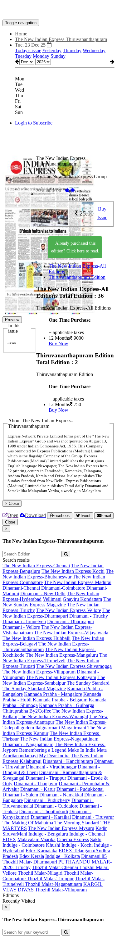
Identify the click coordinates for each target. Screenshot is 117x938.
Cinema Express (73, 839)
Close (10, 522)
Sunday (58, 56)
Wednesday (94, 50)
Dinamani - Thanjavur (35, 783)
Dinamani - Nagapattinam (27, 744)
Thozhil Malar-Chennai (55, 867)
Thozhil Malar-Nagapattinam (53, 884)
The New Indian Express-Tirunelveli (54, 657)
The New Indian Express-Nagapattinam (59, 738)
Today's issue (28, 50)
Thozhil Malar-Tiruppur (50, 878)
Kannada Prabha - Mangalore (53, 694)
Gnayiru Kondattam (82, 599)
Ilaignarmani (47, 727)
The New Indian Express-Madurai (77, 582)
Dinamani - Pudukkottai (80, 789)
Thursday (72, 50)
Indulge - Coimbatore (23, 845)
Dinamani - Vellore (21, 627)
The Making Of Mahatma (27, 822)
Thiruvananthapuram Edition (77, 277)
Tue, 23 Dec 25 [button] (31, 45)
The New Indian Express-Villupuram (39, 671)
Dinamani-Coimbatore (63, 588)
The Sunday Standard (88, 683)
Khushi (53, 845)
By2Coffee (40, 711)
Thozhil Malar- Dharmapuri (29, 861)
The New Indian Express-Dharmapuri (56, 613)
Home (21, 33)
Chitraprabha (15, 711)
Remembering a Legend (42, 750)
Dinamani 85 (94, 856)
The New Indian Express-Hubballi (36, 638)
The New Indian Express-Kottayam (61, 677)
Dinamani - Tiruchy (88, 616)
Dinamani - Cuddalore (56, 806)
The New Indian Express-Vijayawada (71, 632)
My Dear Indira (54, 755)
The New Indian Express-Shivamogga (74, 666)
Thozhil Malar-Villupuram (61, 889)
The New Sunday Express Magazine (56, 601)
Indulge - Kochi (77, 845)
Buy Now (58, 343)
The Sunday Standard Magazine (34, 688)
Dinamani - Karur (37, 789)
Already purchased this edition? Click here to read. (75, 247)
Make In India (81, 750)
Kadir (101, 828)
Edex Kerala (31, 856)
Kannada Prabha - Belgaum (60, 699)
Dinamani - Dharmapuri (70, 621)
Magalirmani (73, 727)
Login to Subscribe (33, 122)
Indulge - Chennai (87, 833)
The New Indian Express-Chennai (36, 565)
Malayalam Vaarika (36, 839)
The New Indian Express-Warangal (53, 716)
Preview (12, 319)
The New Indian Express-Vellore (68, 610)
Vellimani (52, 599)
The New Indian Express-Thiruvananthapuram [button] (61, 39)
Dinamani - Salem (20, 794)
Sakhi (95, 839)
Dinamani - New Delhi (43, 593)
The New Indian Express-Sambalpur (53, 680)
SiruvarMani (14, 833)
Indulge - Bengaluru (48, 833)
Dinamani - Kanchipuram (68, 761)
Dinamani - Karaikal (51, 817)
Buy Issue (102, 213)
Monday (41, 56)
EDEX (9, 839)
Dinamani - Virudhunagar (51, 766)
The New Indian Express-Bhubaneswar (58, 574)
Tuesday (23, 56)
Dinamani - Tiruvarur (93, 817)
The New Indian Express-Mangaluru (62, 655)
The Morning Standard (76, 822)
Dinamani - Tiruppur (46, 778)
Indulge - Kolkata (62, 856)
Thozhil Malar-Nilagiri (40, 873)
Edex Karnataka (41, 850)
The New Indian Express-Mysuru (61, 828)
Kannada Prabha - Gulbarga (66, 705)
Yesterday (51, 50)
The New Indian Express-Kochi (73, 571)
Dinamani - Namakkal (61, 794)
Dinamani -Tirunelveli (24, 621)
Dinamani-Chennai (21, 588)
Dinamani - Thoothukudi (43, 811)
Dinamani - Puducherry (47, 800)
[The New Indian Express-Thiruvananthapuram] (58, 10)
